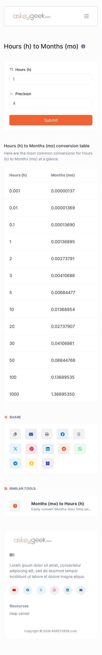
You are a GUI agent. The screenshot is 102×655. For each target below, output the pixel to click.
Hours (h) (22, 69)
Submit (51, 120)
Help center (19, 613)
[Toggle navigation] (86, 16)
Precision (22, 93)
